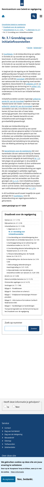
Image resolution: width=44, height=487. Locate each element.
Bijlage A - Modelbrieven (13, 288)
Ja (8, 407)
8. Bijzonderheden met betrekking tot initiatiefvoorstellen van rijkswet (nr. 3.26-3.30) (23, 271)
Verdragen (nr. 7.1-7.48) (13, 285)
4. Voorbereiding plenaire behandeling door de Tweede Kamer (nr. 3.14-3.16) (23, 249)
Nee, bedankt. (25, 479)
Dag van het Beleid (12, 431)
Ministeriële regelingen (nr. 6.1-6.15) (17, 282)
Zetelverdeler (10, 447)
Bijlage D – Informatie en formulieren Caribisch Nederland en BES (21, 301)
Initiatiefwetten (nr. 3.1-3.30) (15, 226)
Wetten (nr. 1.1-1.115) (12, 220)
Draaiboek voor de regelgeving (14, 27)
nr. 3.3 (15, 181)
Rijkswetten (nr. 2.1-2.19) (13, 223)
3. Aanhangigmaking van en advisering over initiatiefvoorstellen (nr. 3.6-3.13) (22, 244)
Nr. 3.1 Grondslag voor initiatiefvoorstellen (17, 233)
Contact (8, 428)
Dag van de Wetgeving (13, 434)
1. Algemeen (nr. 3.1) (33, 30)
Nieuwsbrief (9, 437)
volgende (37, 48)
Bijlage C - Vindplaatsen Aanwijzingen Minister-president (21, 296)
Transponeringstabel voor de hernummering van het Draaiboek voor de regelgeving (21, 310)
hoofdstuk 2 (9, 54)
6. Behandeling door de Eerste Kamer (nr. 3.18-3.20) (23, 260)
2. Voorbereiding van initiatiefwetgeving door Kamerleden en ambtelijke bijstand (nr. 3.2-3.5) (23, 238)
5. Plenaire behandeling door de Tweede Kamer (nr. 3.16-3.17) (20, 255)
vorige (29, 48)
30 (40, 84)
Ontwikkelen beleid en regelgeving (14, 25)
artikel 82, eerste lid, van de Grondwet (21, 100)
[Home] (3, 16)
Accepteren (8, 479)
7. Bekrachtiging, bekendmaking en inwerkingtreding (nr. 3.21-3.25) (19, 266)
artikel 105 (36, 86)
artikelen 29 (31, 84)
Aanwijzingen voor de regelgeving (18, 151)
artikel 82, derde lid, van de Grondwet (17, 106)
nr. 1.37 (32, 188)
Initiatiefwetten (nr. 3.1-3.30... (13, 30)
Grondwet (20, 79)
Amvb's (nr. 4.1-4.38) (12, 276)
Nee (18, 407)
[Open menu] (41, 16)
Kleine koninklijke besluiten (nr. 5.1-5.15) (19, 279)
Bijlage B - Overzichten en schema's (17, 291)
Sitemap (8, 441)
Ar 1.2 (37, 158)
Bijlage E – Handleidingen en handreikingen (19, 306)
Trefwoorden (10, 444)
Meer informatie (17, 472)
